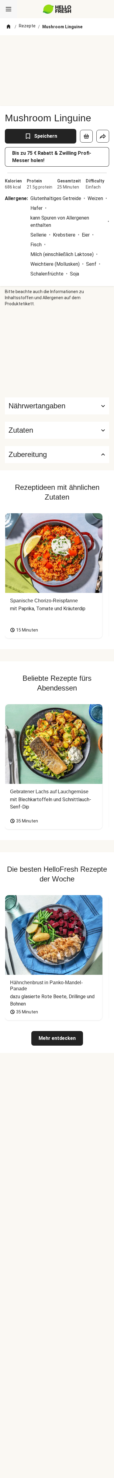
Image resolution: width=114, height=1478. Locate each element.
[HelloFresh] (57, 9)
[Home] (8, 27)
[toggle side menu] (8, 9)
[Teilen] (102, 136)
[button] (57, 430)
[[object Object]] (86, 136)
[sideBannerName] (57, 352)
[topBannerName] (57, 46)
